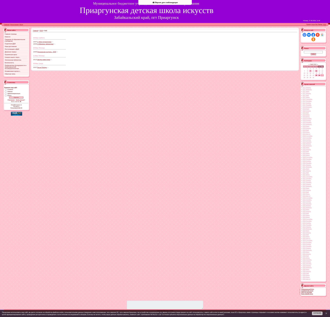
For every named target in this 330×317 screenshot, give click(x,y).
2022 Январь (307, 184)
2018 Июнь (306, 114)
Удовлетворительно (13, 93)
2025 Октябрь (307, 260)
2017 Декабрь (307, 105)
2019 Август (306, 134)
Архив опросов (20, 99)
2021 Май (306, 172)
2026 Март (306, 269)
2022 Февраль (307, 186)
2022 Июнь (306, 194)
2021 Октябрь (307, 178)
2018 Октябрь (307, 118)
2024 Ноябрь (307, 244)
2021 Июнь (306, 174)
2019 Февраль (307, 124)
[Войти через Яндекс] (318, 35)
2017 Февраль (307, 89)
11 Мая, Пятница (38, 55)
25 (316, 75)
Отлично (10, 89)
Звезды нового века (43, 59)
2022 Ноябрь (307, 201)
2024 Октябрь (307, 242)
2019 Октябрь (307, 138)
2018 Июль (306, 116)
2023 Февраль (307, 207)
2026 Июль (306, 277)
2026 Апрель (307, 271)
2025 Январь (307, 248)
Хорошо (10, 91)
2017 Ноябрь (307, 103)
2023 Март (306, 209)
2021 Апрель (307, 171)
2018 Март (306, 109)
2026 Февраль (307, 267)
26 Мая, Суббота (39, 38)
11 (316, 71)
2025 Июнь (306, 258)
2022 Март (306, 188)
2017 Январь (307, 87)
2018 (41, 30)
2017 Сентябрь (307, 99)
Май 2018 (313, 64)
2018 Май (306, 112)
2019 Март (306, 126)
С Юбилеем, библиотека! (45, 44)
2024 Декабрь (307, 246)
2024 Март (306, 230)
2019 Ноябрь (307, 140)
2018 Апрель (307, 111)
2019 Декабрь (307, 142)
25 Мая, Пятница (39, 48)
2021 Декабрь (307, 182)
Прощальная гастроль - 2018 (46, 52)
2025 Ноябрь (307, 261)
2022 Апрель (307, 190)
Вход (21, 24)
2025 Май (306, 256)
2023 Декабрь (307, 225)
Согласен (317, 313)
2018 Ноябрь (307, 120)
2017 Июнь (306, 97)
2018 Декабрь (307, 122)
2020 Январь (307, 143)
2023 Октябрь (307, 221)
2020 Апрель (307, 149)
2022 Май (306, 192)
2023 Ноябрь (307, 223)
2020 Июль (306, 155)
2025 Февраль (307, 250)
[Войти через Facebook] (313, 35)
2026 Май (306, 273)
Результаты (11, 99)
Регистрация (14, 24)
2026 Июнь (306, 275)
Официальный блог (307, 289)
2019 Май (306, 130)
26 (319, 75)
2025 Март (306, 252)
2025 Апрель (307, 254)
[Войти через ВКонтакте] (309, 35)
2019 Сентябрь (307, 136)
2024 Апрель (307, 232)
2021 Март (306, 169)
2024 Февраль (307, 229)
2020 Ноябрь (307, 161)
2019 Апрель (307, 128)
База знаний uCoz (307, 294)
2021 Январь (307, 165)
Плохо (9, 95)
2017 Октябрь (307, 101)
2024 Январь (307, 227)
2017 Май (306, 95)
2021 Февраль (307, 167)
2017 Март (306, 91)
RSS (324, 24)
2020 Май (306, 151)
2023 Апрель (307, 211)
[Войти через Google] (322, 35)
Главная (6, 24)
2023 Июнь (306, 215)
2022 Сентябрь (307, 198)
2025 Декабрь (307, 263)
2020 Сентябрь (307, 157)
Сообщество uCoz (307, 290)
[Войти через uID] (304, 35)
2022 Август (306, 196)
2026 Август (306, 279)
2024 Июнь (306, 236)
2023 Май (306, 213)
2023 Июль (306, 217)
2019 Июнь (306, 132)
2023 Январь (307, 205)
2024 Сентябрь (307, 240)
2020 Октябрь (307, 159)
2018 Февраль (307, 107)
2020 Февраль (307, 145)
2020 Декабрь (307, 163)
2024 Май (306, 234)
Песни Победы (42, 67)
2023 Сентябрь (307, 219)
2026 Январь (307, 265)
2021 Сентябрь (307, 176)
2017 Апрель (307, 93)
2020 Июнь (306, 153)
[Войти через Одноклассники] (313, 39)
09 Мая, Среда (38, 63)
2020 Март (306, 147)
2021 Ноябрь (307, 180)
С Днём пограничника (44, 42)
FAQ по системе (306, 292)
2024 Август (306, 238)
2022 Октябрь (307, 200)
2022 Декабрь (307, 203)
